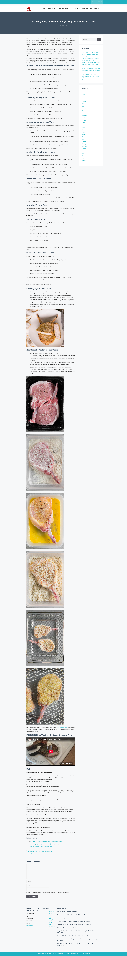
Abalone (84, 92)
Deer (83, 111)
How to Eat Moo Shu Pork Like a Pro (67, 911)
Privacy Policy (94, 8)
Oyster (83, 129)
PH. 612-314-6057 (97, 2)
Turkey (84, 155)
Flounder (84, 115)
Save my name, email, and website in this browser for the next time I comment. (48, 892)
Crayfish (84, 108)
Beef (83, 96)
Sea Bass (84, 146)
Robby (66, 25)
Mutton (84, 127)
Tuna (83, 153)
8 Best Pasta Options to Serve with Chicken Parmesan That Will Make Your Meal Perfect (91, 70)
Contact (85, 8)
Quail (83, 139)
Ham (83, 122)
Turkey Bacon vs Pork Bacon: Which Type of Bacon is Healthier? (74, 924)
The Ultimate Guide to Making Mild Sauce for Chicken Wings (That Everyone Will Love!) (91, 64)
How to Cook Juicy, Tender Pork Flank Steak (41, 846)
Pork (29, 850)
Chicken (84, 103)
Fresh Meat (51, 8)
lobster (84, 125)
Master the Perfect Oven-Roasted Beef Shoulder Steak (72, 914)
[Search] (99, 39)
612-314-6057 (30, 925)
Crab (83, 106)
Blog (50, 913)
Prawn (84, 136)
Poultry (84, 134)
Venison (84, 160)
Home (43, 8)
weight (84, 163)
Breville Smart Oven (61, 727)
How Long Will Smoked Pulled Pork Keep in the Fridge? (44, 843)
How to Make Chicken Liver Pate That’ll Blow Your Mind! (72, 935)
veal (83, 158)
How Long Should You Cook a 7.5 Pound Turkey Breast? (40, 851)
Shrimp (84, 148)
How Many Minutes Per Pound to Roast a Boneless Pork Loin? (46, 841)
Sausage (84, 144)
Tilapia (84, 151)
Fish (83, 113)
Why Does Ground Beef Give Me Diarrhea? (68, 927)
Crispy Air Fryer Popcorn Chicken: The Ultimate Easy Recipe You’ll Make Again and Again (90, 54)
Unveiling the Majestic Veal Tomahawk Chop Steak (39, 853)
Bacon (83, 94)
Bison (83, 99)
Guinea (84, 120)
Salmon (84, 141)
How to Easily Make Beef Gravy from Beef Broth (70, 918)
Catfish (84, 101)
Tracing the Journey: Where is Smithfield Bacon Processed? (73, 921)
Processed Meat (64, 8)
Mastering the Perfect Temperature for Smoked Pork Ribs (45, 844)
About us (77, 8)
